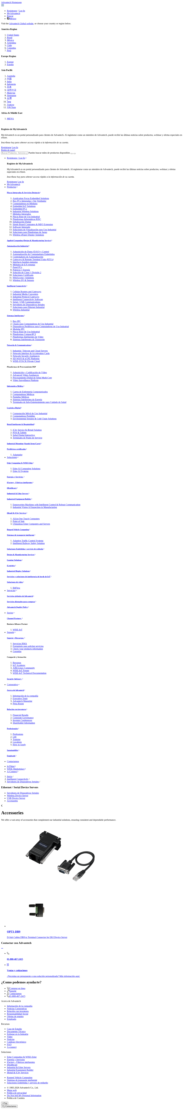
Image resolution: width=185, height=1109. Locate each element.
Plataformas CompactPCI (24, 334)
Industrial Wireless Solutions (26, 211)
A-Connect (12, 771)
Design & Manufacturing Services (20, 554)
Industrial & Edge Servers (17, 493)
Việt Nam (11, 107)
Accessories (12, 801)
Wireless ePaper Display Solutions (28, 235)
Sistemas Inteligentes (15, 316)
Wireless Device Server (17, 795)
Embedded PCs (20, 209)
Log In (22, 11)
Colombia (11, 48)
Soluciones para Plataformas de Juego (30, 232)
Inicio (9, 776)
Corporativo (12, 684)
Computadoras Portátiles (24, 416)
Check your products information (28, 649)
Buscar (10, 16)
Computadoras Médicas (23, 394)
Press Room (18, 703)
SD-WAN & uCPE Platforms (26, 358)
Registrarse (12, 11)
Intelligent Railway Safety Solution (29, 543)
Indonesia (11, 84)
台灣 (9, 98)
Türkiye (10, 104)
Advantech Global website (21, 23)
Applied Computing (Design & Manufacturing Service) (29, 240)
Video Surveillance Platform (25, 380)
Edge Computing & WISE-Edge (20, 463)
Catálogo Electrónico (16, 1042)
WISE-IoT (17, 629)
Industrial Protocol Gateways (26, 297)
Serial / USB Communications (26, 302)
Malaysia (11, 93)
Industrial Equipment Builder (19, 499)
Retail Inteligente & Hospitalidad (20, 424)
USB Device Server (16, 798)
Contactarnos (13, 761)
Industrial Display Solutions (18, 571)
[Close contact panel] (2, 948)
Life (14, 737)
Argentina (11, 43)
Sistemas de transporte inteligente (20, 535)
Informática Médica (15, 386)
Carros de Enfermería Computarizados (30, 392)
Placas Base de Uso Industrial (26, 216)
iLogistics (11, 565)
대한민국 (11, 90)
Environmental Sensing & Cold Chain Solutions (35, 418)
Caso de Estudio (14, 1029)
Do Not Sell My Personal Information (24, 1095)
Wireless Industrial (21, 310)
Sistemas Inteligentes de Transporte (29, 339)
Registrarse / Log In (16, 158)
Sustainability (12, 750)
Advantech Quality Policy (17, 607)
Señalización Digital (22, 222)
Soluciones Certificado (23, 275)
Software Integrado (21, 227)
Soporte (10, 632)
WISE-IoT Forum (21, 670)
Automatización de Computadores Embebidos (34, 254)
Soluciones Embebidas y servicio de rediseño (25, 549)
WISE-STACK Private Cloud (26, 361)
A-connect (11, 1047)
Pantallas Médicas (21, 397)
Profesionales (12, 728)
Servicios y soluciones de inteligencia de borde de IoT (28, 576)
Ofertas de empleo (15, 1016)
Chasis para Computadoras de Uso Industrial (33, 324)
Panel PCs (17, 267)
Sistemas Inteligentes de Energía (27, 399)
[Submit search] (72, 153)
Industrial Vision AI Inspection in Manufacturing (35, 507)
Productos (11, 187)
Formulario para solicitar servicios (28, 646)
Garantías (17, 651)
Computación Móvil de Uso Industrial (30, 413)
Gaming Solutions (14, 560)
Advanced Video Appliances (26, 375)
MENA (10, 118)
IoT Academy (19, 665)
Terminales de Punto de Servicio (27, 438)
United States (13, 35)
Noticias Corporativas (17, 1008)
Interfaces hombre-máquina (25, 262)
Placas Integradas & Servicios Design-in (23, 192)
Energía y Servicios (15, 477)
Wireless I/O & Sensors (23, 280)
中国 (9, 78)
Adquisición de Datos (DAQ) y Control (31, 251)
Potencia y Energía (21, 270)
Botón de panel (8, 150)
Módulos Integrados (22, 214)
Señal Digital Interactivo (24, 435)
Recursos (17, 662)
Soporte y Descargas (15, 638)
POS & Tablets (19, 432)
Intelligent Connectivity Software (28, 299)
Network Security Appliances (26, 356)
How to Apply (19, 744)
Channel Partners (14, 618)
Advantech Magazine (22, 701)
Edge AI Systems (20, 471)
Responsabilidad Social (17, 1014)
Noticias (10, 1039)
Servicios (11, 590)
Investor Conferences (22, 720)
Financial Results (20, 715)
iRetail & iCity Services (16, 513)
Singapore (11, 95)
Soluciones (12, 457)
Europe (10, 62)
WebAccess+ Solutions (23, 277)
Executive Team (20, 698)
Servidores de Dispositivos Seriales (29, 304)
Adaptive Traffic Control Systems (28, 540)
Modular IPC (19, 329)
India (9, 81)
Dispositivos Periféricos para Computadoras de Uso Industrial (41, 326)
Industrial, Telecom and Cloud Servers (30, 351)
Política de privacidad (17, 1093)
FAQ (9, 1044)
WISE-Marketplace (16, 769)
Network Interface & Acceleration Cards (31, 353)
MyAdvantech (13, 13)
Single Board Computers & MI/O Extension (33, 224)
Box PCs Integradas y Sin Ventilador (29, 201)
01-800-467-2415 (17, 996)
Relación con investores (16, 709)
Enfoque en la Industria (17, 1034)
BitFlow (16, 588)
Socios (10, 613)
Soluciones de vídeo (15, 582)
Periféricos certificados (16, 449)
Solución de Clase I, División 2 (27, 272)
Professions (18, 734)
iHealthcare (12, 488)
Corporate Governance (23, 717)
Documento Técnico (16, 1031)
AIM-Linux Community (24, 668)
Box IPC (17, 321)
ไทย (9, 101)
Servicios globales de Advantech (20, 596)
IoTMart (11, 766)
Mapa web (12, 1090)
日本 (9, 87)
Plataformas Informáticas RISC (27, 219)
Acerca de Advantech (15, 690)
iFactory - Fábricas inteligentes (19, 482)
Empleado (11, 756)
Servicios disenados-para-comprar (21, 602)
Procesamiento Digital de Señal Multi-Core (32, 377)
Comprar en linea (17, 988)
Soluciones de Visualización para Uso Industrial (34, 229)
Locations (17, 742)
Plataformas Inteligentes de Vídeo (28, 337)
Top (5, 1103)
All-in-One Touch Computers (26, 518)
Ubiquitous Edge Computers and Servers (31, 524)
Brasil (9, 37)
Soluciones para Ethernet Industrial (29, 307)
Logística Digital (14, 408)
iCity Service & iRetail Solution (27, 430)
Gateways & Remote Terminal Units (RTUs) (33, 259)
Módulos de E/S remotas (24, 264)
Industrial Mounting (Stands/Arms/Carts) (23, 443)
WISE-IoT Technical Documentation (29, 673)
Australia (11, 76)
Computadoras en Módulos (25, 203)
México (12, 18)
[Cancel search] (74, 153)
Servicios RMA (20, 643)
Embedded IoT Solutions (24, 206)
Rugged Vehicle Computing (18, 529)
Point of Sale (18, 521)
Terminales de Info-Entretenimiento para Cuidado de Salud (39, 402)
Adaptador (17, 454)
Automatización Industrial (17, 246)
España (10, 64)
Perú (9, 50)
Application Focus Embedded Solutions (31, 198)
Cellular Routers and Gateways (27, 291)
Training (16, 739)
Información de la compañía (25, 696)
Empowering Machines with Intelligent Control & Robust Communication (46, 504)
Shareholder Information (24, 723)
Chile (9, 45)
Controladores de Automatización (28, 257)
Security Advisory (14, 679)
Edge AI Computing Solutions (26, 468)
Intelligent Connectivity (16, 286)
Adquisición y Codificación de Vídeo (30, 372)
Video (9, 1036)
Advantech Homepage (11, 2)
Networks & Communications (19, 345)
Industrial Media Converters (25, 294)
